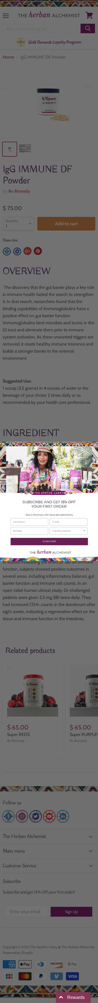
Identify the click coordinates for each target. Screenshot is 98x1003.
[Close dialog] (95, 445)
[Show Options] (84, 530)
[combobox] (67, 530)
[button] (49, 541)
